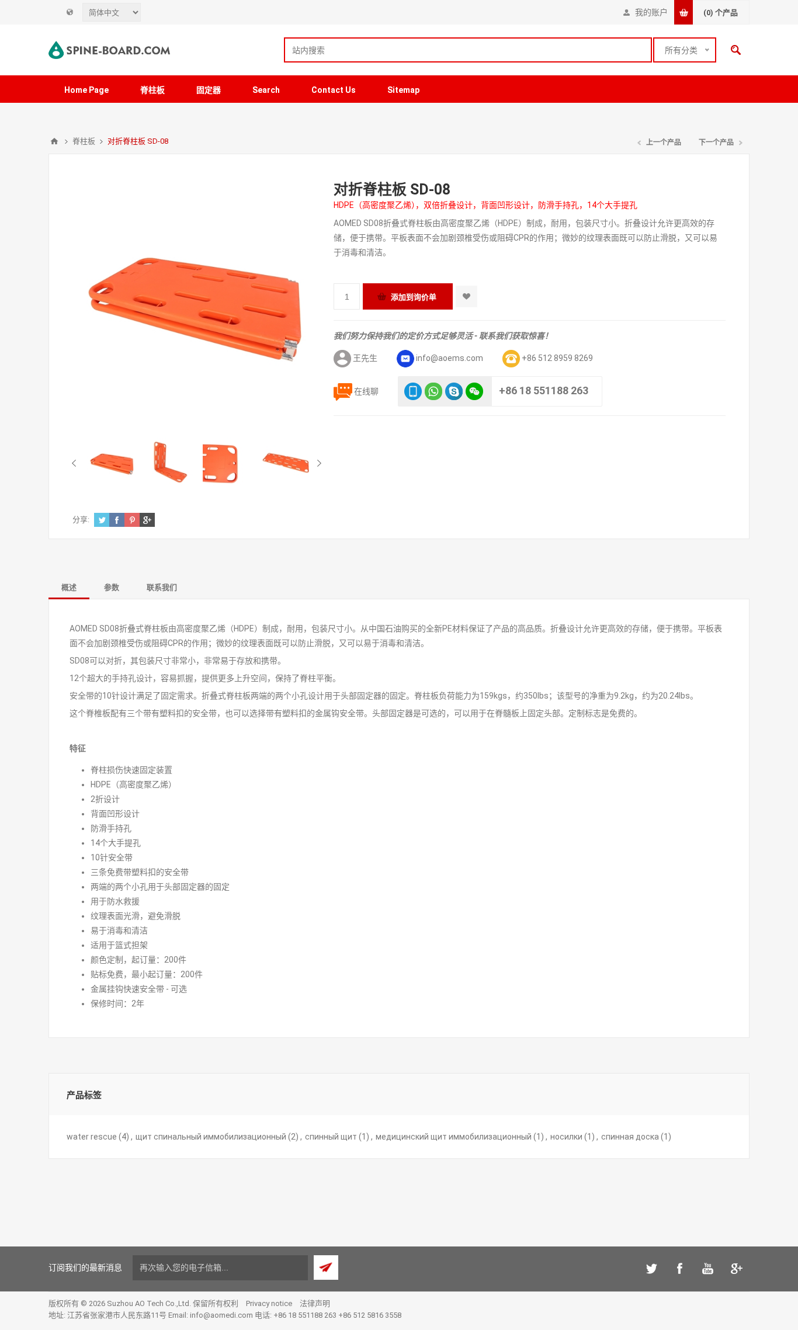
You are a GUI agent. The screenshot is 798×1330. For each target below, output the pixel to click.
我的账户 (651, 12)
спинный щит (331, 1136)
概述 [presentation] (69, 587)
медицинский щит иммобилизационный (454, 1136)
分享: (80, 519)
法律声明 (315, 1303)
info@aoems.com (449, 358)
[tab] (68, 586)
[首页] (54, 141)
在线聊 (366, 391)
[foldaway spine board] (112, 462)
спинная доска (630, 1136)
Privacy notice (269, 1303)
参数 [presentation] (111, 587)
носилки (566, 1136)
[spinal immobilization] (228, 462)
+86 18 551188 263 (543, 390)
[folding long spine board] (170, 462)
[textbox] (468, 49)
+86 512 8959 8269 (557, 358)
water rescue (92, 1136)
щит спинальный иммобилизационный (211, 1136)
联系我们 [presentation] (162, 587)
